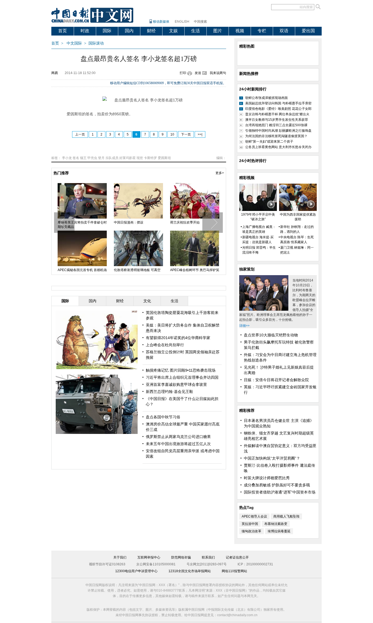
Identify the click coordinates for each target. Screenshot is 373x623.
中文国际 (74, 43)
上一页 (80, 134)
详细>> (244, 326)
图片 (217, 30)
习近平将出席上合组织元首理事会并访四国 (182, 377)
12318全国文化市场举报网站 (189, 571)
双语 (284, 30)
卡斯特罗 (150, 158)
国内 (129, 30)
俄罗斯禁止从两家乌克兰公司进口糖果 (178, 436)
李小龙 (67, 158)
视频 (239, 30)
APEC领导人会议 (254, 516)
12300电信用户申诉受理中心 (136, 571)
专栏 (261, 30)
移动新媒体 (161, 21)
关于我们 (119, 557)
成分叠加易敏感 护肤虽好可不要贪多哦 (277, 485)
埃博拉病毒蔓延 (279, 531)
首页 (62, 30)
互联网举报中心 (148, 557)
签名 (76, 158)
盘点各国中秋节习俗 (163, 417)
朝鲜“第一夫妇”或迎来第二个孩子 (269, 141)
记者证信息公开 (237, 557)
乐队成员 (112, 158)
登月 (101, 158)
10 (172, 134)
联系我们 (208, 557)
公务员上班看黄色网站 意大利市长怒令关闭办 (278, 147)
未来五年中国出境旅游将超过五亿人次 (178, 444)
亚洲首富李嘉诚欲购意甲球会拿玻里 (176, 384)
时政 (85, 30)
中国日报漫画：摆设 (128, 222)
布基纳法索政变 (275, 524)
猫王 (83, 158)
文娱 (173, 30)
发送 (198, 73)
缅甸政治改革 (251, 531)
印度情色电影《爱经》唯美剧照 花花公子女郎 (278, 109)
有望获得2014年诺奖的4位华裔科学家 (178, 338)
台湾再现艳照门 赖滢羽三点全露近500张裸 (276, 125)
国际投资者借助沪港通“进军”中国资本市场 (279, 492)
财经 (151, 30)
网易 (54, 73)
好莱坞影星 (127, 158)
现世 (140, 158)
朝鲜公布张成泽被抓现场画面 (266, 98)
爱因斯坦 (164, 158)
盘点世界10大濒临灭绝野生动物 (271, 335)
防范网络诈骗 (181, 557)
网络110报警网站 (234, 571)
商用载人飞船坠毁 (286, 516)
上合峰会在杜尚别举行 (165, 345)
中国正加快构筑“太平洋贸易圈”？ (272, 458)
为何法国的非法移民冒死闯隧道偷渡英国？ (276, 136)
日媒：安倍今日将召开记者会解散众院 (276, 380)
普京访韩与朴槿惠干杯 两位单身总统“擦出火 (277, 114)
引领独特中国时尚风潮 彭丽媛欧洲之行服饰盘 (278, 131)
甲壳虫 (92, 158)
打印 (183, 73)
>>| (200, 134)
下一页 (186, 134)
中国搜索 (200, 21)
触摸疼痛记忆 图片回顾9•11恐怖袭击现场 (180, 370)
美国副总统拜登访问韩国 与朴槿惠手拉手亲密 (278, 103)
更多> (219, 173)
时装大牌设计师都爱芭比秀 (267, 478)
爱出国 (308, 30)
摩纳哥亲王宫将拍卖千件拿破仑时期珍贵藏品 (82, 225)
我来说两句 (218, 73)
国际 (107, 30)
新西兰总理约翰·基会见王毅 (169, 391)
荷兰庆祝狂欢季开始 (185, 222)
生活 (195, 30)
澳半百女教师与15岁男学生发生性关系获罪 (276, 120)
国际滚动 (96, 43)
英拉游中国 (250, 524)
